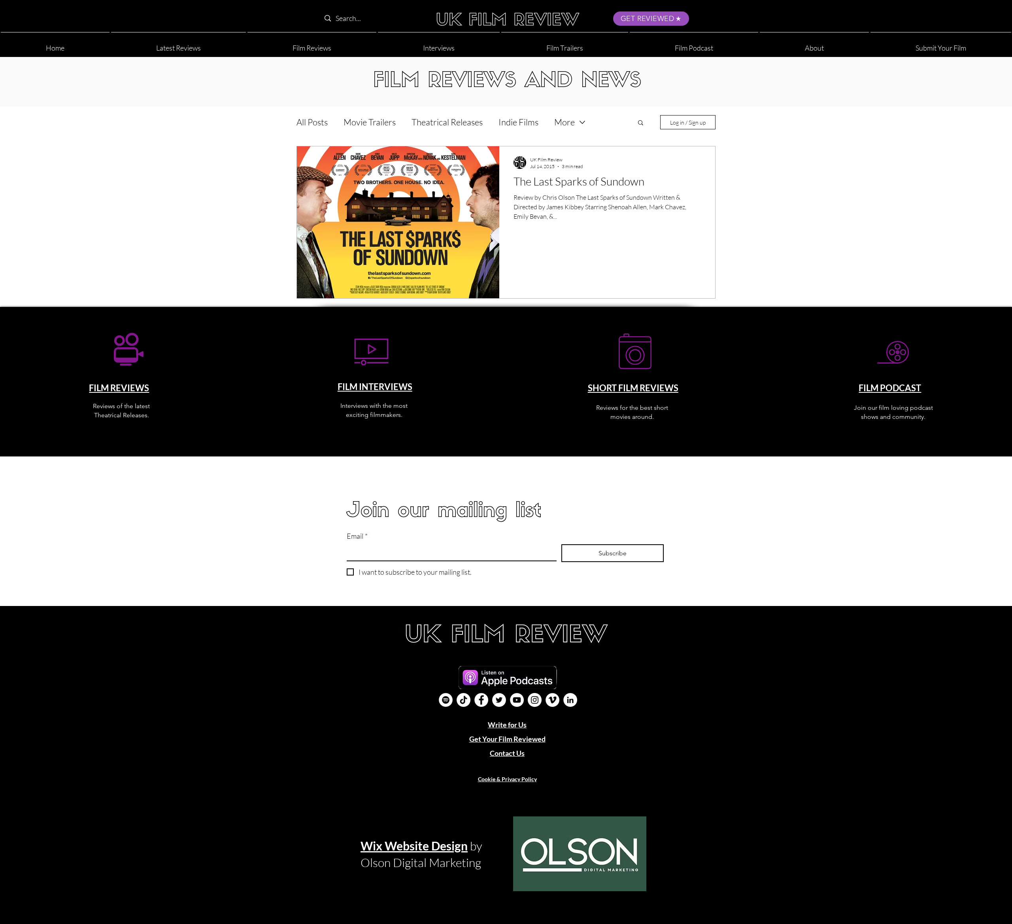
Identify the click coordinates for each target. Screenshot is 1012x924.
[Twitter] (499, 700)
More (564, 122)
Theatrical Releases (447, 122)
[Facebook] (481, 700)
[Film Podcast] (446, 700)
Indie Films (518, 122)
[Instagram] (535, 700)
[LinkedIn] (570, 700)
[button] (814, 44)
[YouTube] (517, 700)
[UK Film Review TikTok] (463, 700)
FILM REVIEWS (119, 387)
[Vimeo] (552, 700)
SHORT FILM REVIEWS (633, 387)
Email (357, 536)
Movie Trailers (370, 122)
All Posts (312, 122)
